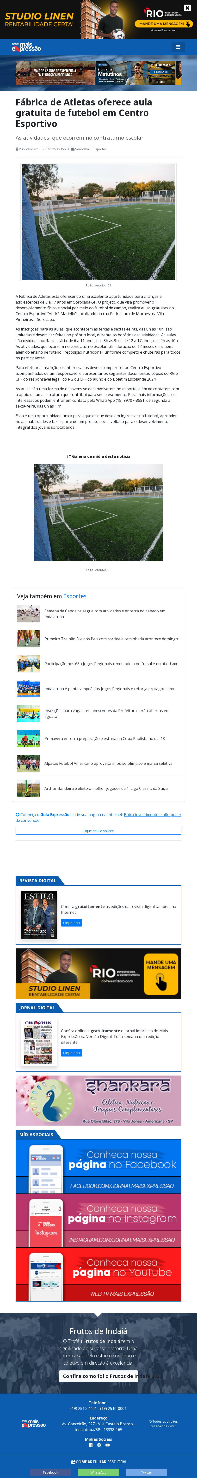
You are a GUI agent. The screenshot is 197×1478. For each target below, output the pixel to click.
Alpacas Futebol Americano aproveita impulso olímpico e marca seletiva (108, 763)
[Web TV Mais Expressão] (98, 1274)
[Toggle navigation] (178, 47)
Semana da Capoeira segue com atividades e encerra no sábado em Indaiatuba (104, 613)
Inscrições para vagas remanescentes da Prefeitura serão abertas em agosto (106, 713)
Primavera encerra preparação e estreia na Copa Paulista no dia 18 (104, 738)
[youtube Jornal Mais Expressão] (107, 1445)
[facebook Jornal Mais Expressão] (90, 1445)
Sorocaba (82, 149)
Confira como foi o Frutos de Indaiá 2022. (100, 1376)
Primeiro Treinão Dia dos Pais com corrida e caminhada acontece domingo (111, 639)
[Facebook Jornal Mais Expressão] (98, 1167)
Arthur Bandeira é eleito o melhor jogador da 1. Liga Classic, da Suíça (106, 788)
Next (178, 74)
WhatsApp (98, 1472)
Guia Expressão (54, 814)
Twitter (146, 1472)
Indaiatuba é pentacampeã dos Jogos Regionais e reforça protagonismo (109, 688)
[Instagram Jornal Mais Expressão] (98, 1221)
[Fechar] (187, 7)
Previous (19, 74)
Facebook (50, 1472)
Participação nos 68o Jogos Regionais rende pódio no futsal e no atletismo (111, 663)
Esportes (100, 149)
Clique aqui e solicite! (98, 831)
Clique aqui (71, 923)
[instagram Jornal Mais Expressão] (99, 1445)
